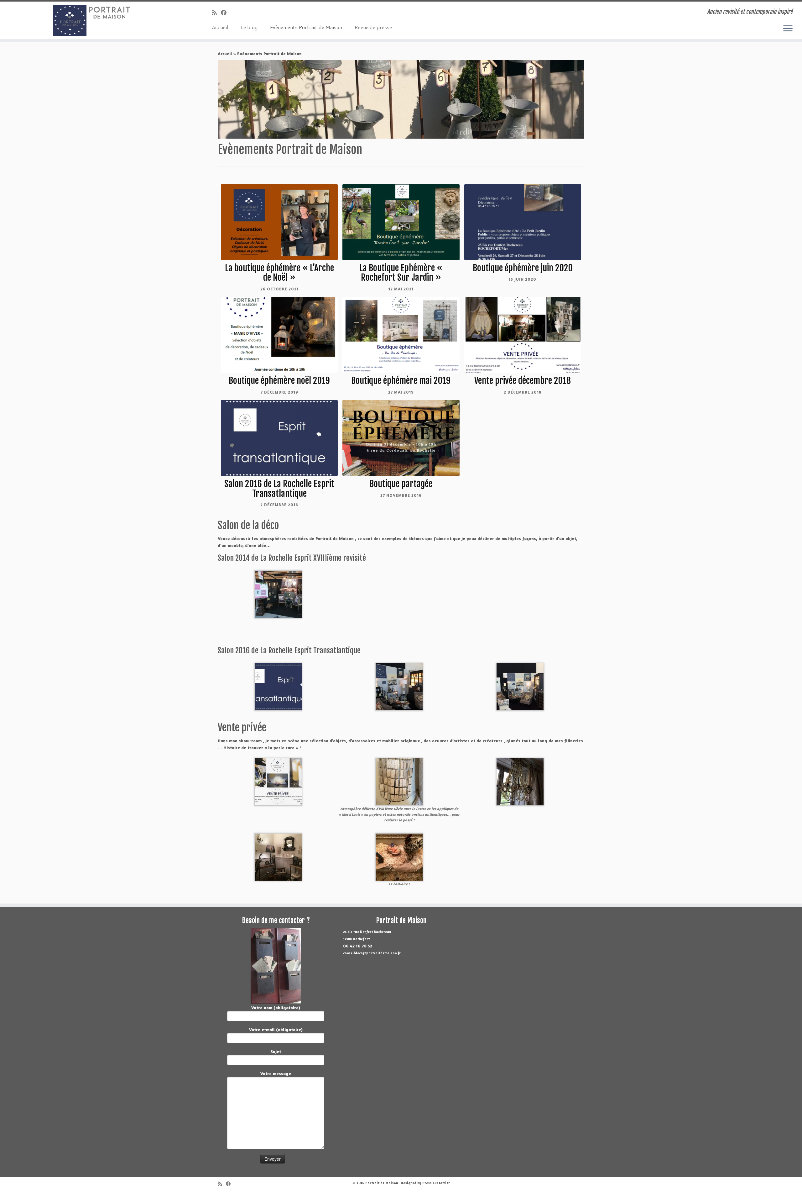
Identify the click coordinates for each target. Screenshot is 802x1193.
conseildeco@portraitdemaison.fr (372, 953)
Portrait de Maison (381, 1183)
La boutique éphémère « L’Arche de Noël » (279, 272)
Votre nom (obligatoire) (275, 1007)
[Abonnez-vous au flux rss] (216, 12)
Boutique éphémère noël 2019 (279, 380)
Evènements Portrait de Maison (306, 27)
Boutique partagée (400, 483)
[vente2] (278, 856)
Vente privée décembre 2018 (522, 380)
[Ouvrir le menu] (788, 29)
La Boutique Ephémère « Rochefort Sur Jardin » (400, 272)
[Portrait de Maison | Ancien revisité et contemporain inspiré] (92, 20)
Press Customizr (436, 1183)
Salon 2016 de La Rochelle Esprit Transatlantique (279, 488)
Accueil (220, 27)
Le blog (249, 27)
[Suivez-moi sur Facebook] (226, 12)
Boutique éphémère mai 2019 (400, 380)
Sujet (275, 1051)
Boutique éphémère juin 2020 (523, 267)
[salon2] (278, 686)
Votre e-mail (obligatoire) (276, 1029)
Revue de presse (373, 27)
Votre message (275, 1073)
